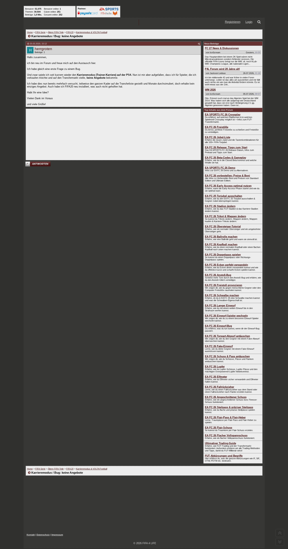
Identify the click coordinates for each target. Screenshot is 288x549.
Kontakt (31, 535)
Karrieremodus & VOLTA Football (91, 32)
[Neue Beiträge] (76, 22)
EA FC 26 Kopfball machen (221, 244)
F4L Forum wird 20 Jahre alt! (222, 69)
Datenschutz (43, 535)
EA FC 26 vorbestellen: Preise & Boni (227, 175)
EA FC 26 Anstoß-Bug (218, 275)
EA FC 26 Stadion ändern (220, 206)
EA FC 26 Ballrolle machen (221, 236)
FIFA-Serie (40, 32)
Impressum (57, 535)
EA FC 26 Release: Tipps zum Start (226, 147)
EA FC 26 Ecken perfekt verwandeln (226, 264)
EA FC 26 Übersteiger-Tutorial (223, 226)
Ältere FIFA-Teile (56, 32)
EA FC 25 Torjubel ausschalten (223, 195)
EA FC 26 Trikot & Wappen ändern (225, 216)
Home (30, 32)
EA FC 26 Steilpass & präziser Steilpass (229, 407)
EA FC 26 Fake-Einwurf (219, 346)
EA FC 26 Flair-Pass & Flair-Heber (225, 417)
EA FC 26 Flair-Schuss (218, 427)
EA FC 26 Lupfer (215, 366)
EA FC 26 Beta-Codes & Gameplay (225, 157)
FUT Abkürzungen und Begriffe (224, 455)
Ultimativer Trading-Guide (220, 443)
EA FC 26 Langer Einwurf (220, 305)
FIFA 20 (69, 32)
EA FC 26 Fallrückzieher (219, 386)
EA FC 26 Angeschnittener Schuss (225, 397)
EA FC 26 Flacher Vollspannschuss (226, 435)
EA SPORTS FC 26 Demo (220, 167)
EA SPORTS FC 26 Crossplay (222, 114)
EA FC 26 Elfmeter (216, 376)
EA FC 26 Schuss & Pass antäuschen (227, 356)
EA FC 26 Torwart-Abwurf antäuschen (227, 336)
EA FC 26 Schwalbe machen (222, 295)
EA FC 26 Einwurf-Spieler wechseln (226, 315)
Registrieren (232, 21)
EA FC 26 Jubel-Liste (217, 137)
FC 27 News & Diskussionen (222, 48)
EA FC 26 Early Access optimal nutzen (228, 185)
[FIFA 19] (101, 22)
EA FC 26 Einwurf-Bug (218, 325)
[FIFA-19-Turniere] (126, 22)
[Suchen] (260, 22)
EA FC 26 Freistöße (216, 127)
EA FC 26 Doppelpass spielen (223, 254)
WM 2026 (210, 89)
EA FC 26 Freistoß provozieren (223, 285)
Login (248, 21)
